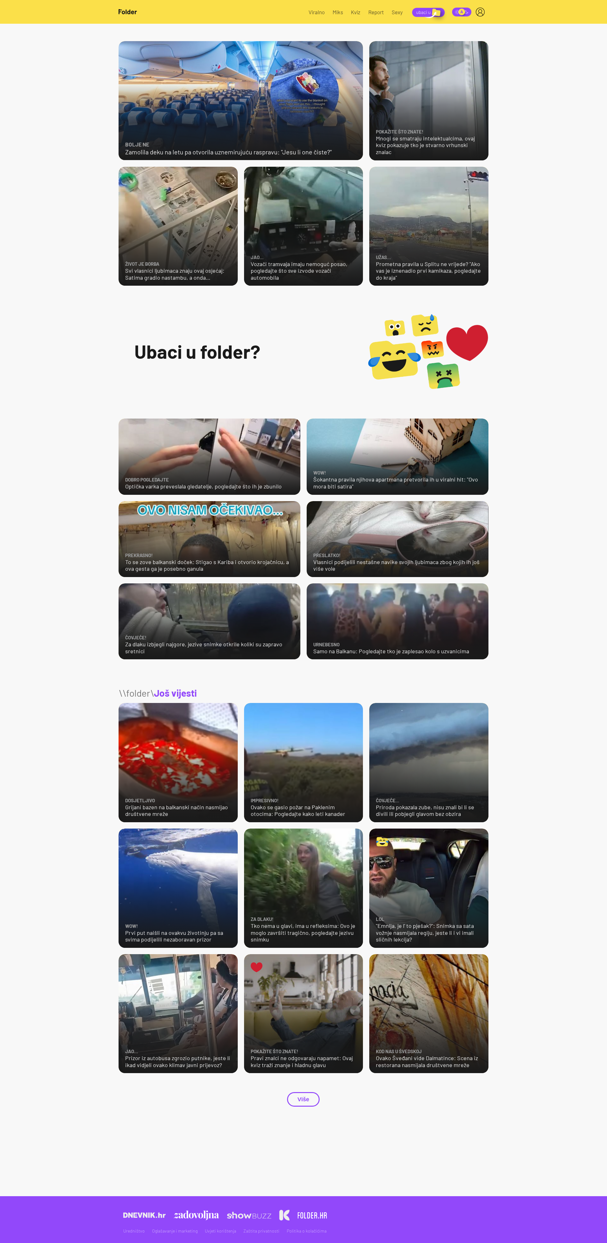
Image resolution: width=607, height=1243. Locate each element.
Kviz (355, 12)
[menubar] (481, 12)
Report (376, 12)
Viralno (317, 12)
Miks (338, 12)
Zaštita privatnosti (261, 1231)
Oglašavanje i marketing (175, 1231)
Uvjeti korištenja (220, 1231)
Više (303, 1099)
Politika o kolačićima (307, 1231)
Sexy (397, 12)
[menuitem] (481, 12)
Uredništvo (134, 1231)
